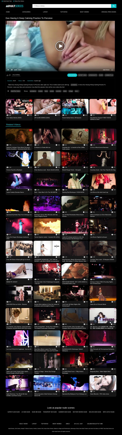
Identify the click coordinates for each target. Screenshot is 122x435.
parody (52, 91)
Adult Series (58, 431)
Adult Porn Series (15, 91)
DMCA (68, 423)
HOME (8, 12)
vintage (71, 91)
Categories (26, 12)
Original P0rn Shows (108, 12)
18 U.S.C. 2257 (78, 423)
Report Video (82, 75)
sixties (65, 91)
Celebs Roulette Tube (95, 423)
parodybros (74, 84)
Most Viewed (84, 12)
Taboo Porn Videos (19, 1)
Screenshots (93, 75)
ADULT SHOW (23, 423)
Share (101, 75)
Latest (45, 12)
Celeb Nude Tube (7, 1)
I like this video (7, 75)
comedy (40, 91)
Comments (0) (109, 75)
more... (77, 91)
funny (46, 91)
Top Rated (63, 12)
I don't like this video (10, 75)
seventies (58, 91)
